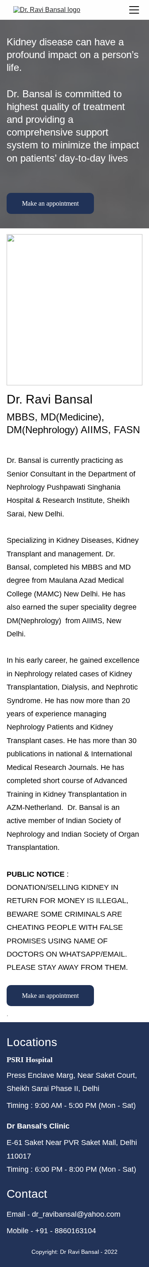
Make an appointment (50, 203)
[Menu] (134, 10)
